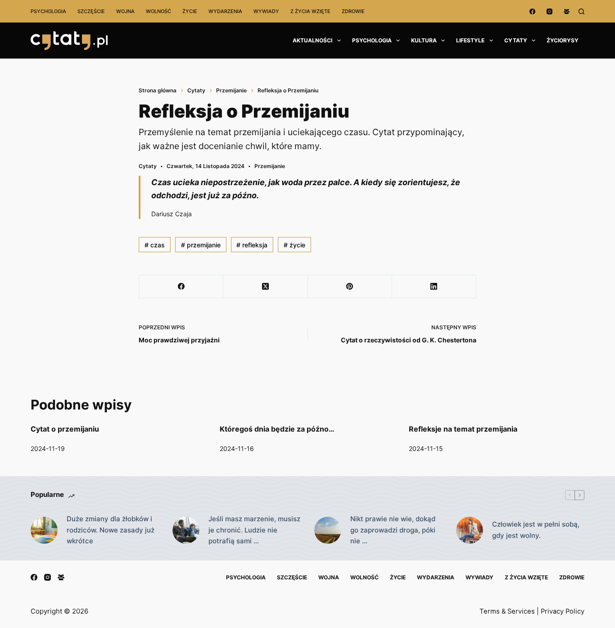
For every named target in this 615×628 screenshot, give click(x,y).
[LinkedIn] (434, 286)
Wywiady (266, 11)
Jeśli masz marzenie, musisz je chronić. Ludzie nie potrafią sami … (254, 530)
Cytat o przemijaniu (65, 428)
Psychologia (48, 11)
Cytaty (515, 40)
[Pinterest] (350, 286)
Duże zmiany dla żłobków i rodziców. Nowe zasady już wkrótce (110, 530)
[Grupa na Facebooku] (567, 11)
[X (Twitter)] (265, 286)
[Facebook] (532, 11)
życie (294, 245)
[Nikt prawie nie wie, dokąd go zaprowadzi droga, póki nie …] (327, 530)
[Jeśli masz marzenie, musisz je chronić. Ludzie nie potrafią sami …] (185, 530)
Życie (189, 11)
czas (155, 245)
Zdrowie (353, 11)
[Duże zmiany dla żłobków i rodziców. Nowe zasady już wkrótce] (44, 530)
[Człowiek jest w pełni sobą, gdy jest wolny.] (469, 530)
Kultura (424, 40)
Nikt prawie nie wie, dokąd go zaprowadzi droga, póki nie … (392, 530)
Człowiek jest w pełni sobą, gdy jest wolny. (535, 530)
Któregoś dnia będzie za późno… (277, 428)
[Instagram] (549, 11)
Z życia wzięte (310, 11)
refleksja (251, 245)
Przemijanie (269, 166)
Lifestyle (470, 40)
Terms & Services (507, 611)
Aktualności (312, 40)
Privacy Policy (562, 611)
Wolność (158, 11)
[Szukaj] (581, 11)
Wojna (125, 11)
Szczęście (91, 11)
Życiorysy (563, 40)
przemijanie (201, 245)
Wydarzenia (225, 11)
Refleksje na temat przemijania (463, 428)
